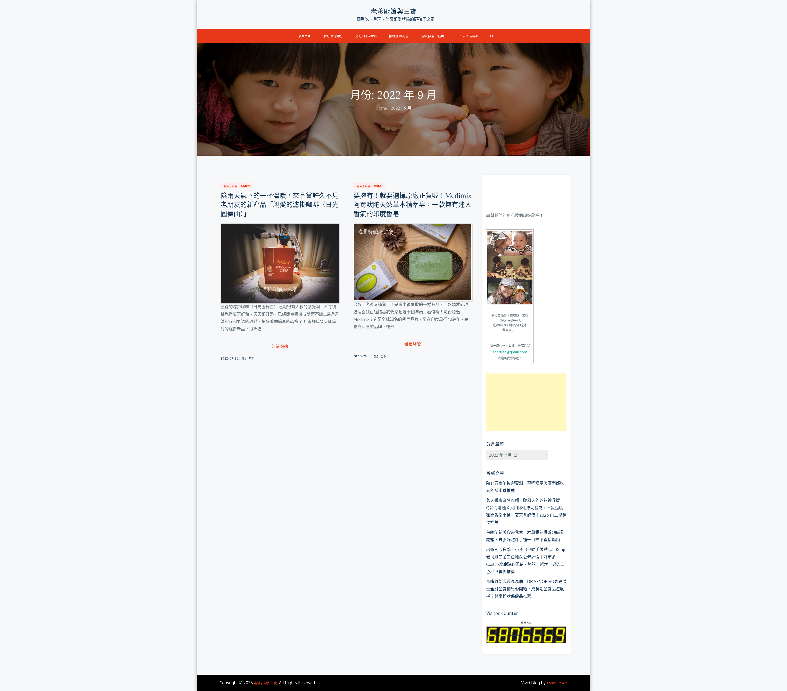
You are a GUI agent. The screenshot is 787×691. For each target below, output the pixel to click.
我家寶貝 (304, 36)
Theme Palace (557, 683)
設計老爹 (248, 358)
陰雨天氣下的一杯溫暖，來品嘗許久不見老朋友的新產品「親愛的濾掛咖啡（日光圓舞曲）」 (280, 204)
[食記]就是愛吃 (332, 36)
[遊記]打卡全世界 (366, 36)
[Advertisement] (526, 402)
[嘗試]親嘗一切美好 (433, 36)
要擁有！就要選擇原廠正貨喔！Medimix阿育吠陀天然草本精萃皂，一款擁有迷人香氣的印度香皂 (412, 204)
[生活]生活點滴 (468, 36)
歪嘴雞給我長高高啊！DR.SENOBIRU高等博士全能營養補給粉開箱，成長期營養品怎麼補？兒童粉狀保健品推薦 (526, 589)
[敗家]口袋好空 (398, 36)
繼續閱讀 (280, 346)
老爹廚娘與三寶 (393, 11)
